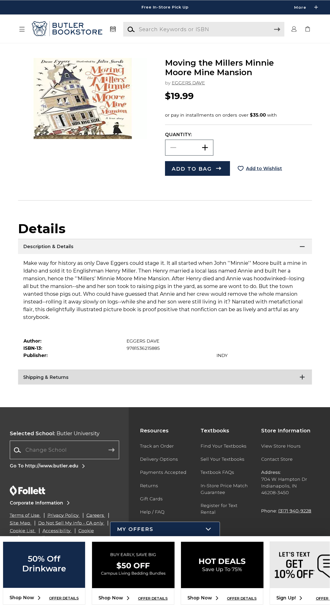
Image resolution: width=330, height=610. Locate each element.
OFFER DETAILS (64, 598)
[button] (165, 7)
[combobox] (64, 450)
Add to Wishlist (264, 168)
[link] (308, 29)
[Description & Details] (165, 245)
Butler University (55, 433)
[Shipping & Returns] (165, 376)
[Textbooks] (113, 29)
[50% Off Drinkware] (44, 583)
